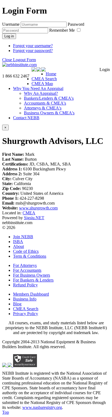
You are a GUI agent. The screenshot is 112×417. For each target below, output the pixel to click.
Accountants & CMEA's (45, 103)
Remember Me (62, 30)
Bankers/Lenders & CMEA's (49, 98)
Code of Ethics (26, 251)
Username (11, 24)
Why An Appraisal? (41, 93)
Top (5, 412)
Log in (9, 36)
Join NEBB (23, 236)
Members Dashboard (31, 294)
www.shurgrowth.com (38, 208)
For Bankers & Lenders (33, 280)
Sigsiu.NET (34, 217)
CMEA (29, 213)
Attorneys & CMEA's (42, 108)
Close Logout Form (19, 59)
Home (51, 74)
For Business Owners (31, 275)
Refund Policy (25, 285)
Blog (17, 304)
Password (76, 24)
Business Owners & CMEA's (49, 113)
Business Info (24, 299)
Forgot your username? (33, 45)
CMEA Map (42, 83)
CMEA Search (44, 78)
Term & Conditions (29, 256)
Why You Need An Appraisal (38, 88)
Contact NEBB (26, 117)
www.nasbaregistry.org (42, 407)
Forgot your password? (33, 50)
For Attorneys (25, 265)
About (18, 246)
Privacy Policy (25, 313)
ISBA (18, 241)
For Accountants (27, 270)
